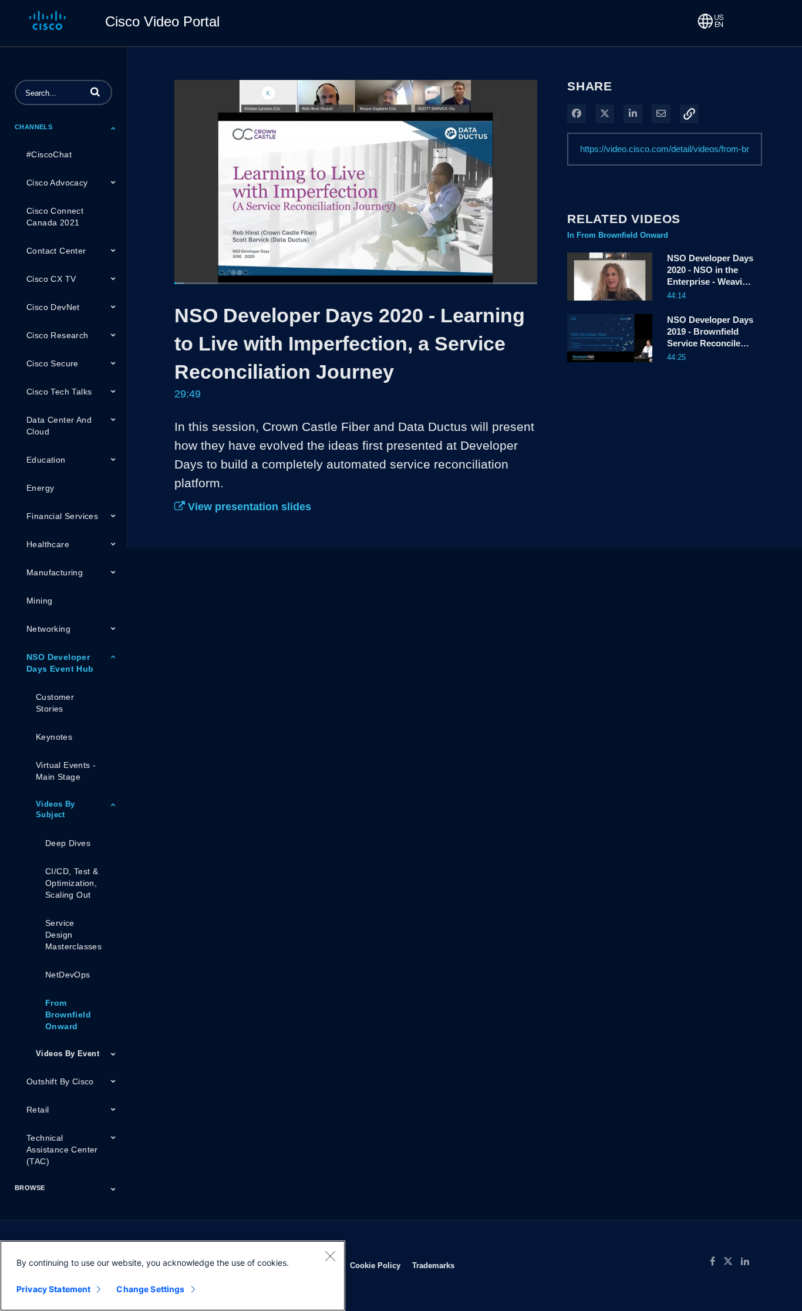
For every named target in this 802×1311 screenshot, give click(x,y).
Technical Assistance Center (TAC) (62, 1149)
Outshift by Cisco (60, 1081)
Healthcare (47, 544)
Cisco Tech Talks (59, 391)
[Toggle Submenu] (113, 128)
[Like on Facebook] (716, 1261)
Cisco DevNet (53, 307)
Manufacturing (54, 572)
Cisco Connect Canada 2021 (54, 216)
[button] (95, 91)
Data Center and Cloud (59, 425)
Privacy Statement (53, 1289)
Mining (39, 600)
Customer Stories (55, 702)
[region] (172, 1276)
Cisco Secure (52, 363)
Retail (37, 1109)
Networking (48, 628)
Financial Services (62, 516)
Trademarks (433, 1265)
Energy (40, 488)
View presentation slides (248, 507)
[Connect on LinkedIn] (748, 1261)
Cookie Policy (375, 1265)
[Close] (330, 1256)
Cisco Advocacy (57, 182)
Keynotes (54, 737)
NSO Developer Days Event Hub (60, 662)
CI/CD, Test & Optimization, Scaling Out (71, 883)
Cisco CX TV (51, 279)
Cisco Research (57, 335)
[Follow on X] (732, 1261)
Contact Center (56, 250)
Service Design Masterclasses (73, 934)
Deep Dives (67, 843)
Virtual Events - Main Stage (66, 770)
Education (46, 459)
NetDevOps (67, 974)
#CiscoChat (49, 154)
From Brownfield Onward (68, 1014)
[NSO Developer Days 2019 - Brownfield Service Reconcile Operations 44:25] (609, 365)
